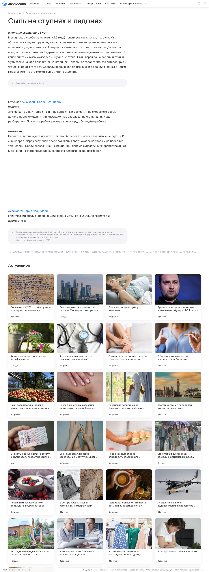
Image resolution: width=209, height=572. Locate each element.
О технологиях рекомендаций (159, 570)
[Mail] (4, 3)
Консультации (15, 13)
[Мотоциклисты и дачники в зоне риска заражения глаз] (31, 541)
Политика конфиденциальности (189, 570)
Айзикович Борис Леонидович (42, 102)
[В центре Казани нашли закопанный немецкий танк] (80, 492)
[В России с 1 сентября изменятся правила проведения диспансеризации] (80, 541)
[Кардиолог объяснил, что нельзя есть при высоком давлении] (129, 492)
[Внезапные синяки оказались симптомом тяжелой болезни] (80, 395)
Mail (5, 570)
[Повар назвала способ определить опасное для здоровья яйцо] (129, 443)
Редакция (87, 570)
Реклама (26, 570)
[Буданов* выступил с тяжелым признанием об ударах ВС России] (178, 297)
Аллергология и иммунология (41, 13)
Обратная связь (137, 570)
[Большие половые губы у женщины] (129, 297)
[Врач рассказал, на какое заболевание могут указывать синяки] (80, 443)
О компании (14, 570)
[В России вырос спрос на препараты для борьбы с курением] (178, 346)
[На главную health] (16, 3)
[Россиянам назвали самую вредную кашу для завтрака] (31, 492)
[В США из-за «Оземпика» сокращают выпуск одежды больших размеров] (129, 541)
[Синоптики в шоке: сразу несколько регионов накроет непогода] (178, 443)
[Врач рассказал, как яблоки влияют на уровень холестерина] (31, 395)
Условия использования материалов (110, 570)
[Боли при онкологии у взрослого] (178, 541)
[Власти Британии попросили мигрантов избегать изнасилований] (178, 395)
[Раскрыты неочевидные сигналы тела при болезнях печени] (129, 346)
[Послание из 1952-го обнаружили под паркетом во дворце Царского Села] (31, 297)
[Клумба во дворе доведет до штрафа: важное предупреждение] (31, 346)
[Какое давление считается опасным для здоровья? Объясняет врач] (80, 346)
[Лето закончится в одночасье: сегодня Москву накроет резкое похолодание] (80, 297)
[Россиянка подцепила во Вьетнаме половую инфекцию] (129, 395)
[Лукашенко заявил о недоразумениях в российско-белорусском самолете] (178, 492)
